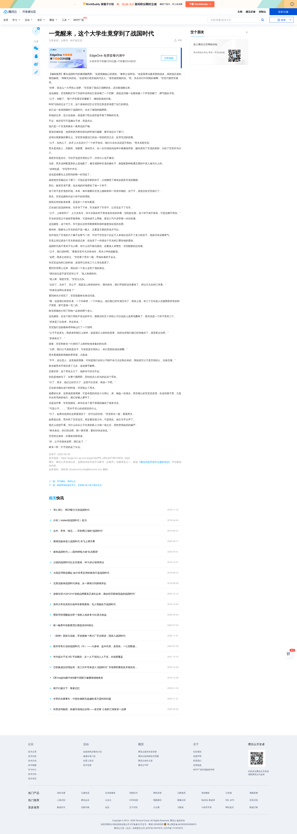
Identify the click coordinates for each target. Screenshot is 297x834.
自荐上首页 (88, 760)
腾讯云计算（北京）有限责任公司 (129, 827)
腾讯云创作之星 (145, 760)
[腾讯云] (10, 11)
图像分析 (181, 799)
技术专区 (32, 778)
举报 (180, 40)
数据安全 (61, 807)
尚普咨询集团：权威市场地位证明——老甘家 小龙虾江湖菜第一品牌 (89, 709)
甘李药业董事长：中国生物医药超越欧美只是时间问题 (82, 698)
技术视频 (32, 764)
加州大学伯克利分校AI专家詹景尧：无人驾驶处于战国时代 (84, 604)
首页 (5, 20)
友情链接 (197, 764)
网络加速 (157, 792)
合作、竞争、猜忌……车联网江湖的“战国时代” (78, 530)
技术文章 (32, 751)
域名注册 (61, 792)
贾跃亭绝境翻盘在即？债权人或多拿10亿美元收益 (80, 614)
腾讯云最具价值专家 (147, 751)
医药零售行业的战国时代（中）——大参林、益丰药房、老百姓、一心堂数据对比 (96, 646)
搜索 (262, 19)
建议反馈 (250, 11)
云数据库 (181, 792)
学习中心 (32, 769)
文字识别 (133, 807)
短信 (107, 807)
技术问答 (32, 756)
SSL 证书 (230, 799)
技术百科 (32, 773)
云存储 (229, 792)
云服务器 (85, 792)
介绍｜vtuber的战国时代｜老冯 (70, 520)
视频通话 (157, 799)
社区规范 (197, 751)
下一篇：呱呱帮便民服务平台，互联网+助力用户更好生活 (75, 485)
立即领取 (169, 58)
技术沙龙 (32, 760)
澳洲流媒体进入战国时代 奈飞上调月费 (74, 541)
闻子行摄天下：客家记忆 (66, 688)
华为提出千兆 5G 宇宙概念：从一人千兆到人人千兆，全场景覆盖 (88, 656)
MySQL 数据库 (208, 799)
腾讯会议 (85, 799)
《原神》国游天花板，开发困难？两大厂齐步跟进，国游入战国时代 (89, 635)
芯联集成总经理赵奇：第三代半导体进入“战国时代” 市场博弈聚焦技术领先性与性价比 (96, 667)
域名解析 (205, 792)
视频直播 (254, 792)
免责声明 (197, 756)
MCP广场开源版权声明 (203, 769)
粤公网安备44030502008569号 (181, 824)
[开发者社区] (29, 11)
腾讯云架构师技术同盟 (148, 756)
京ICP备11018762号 (173, 827)
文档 (240, 11)
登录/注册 (283, 11)
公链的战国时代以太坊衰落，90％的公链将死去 (78, 562)
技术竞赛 (87, 764)
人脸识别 (61, 799)
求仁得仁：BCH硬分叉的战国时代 (71, 509)
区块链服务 (110, 792)
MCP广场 (79, 20)
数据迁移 (254, 807)
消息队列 (133, 792)
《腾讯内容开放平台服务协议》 (155, 462)
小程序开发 (206, 807)
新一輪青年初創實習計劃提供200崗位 (73, 625)
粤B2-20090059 (156, 824)
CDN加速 (133, 799)
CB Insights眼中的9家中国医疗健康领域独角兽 (78, 677)
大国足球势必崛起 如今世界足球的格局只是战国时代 (81, 572)
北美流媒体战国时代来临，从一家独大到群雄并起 (79, 583)
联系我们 (197, 760)
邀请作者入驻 (89, 756)
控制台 (262, 11)
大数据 (180, 807)
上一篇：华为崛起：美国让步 (62, 481)
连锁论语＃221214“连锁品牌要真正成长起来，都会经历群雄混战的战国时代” (94, 593)
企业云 (108, 799)
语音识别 (254, 799)
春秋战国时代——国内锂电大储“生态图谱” (75, 551)
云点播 (156, 807)
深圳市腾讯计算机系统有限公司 (115, 824)
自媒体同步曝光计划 (92, 751)
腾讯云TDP (143, 764)
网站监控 (230, 807)
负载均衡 (85, 807)
